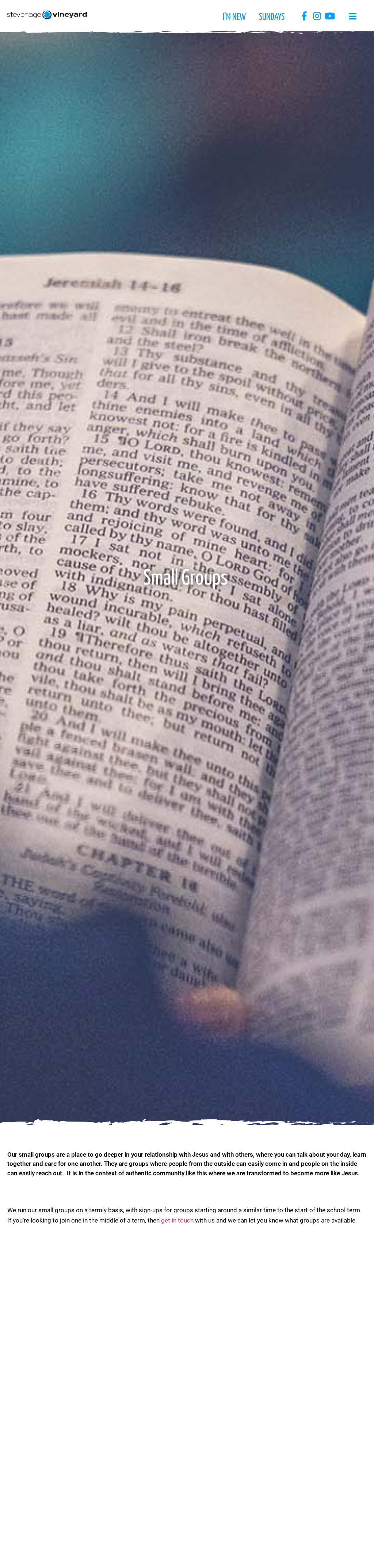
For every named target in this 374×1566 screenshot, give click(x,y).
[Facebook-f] (304, 15)
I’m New (234, 17)
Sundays (272, 17)
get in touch (177, 1220)
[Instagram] (316, 15)
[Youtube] (329, 15)
